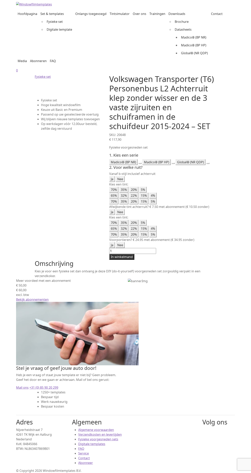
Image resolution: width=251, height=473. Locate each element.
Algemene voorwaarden (96, 430)
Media (22, 61)
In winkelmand (122, 257)
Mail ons (22, 387)
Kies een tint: (118, 184)
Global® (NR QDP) (194, 53)
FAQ (53, 61)
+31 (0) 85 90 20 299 (43, 387)
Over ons (139, 14)
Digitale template (59, 29)
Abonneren (38, 61)
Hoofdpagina (27, 14)
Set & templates (52, 14)
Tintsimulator (120, 14)
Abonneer (85, 463)
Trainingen (157, 14)
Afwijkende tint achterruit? (129, 207)
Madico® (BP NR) (193, 37)
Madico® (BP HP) (193, 45)
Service (83, 453)
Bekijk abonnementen (32, 299)
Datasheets (183, 29)
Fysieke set (55, 21)
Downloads (176, 14)
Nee (120, 179)
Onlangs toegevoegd (90, 14)
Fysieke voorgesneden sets (98, 439)
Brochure (182, 21)
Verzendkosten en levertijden (100, 434)
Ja (112, 179)
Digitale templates (91, 444)
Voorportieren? (120, 240)
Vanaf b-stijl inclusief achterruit (132, 174)
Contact (217, 14)
